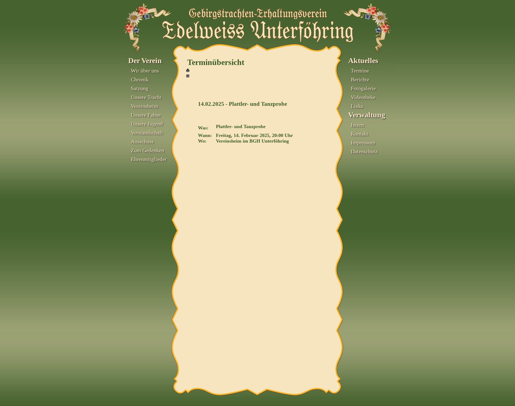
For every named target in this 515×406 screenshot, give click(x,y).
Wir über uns (145, 71)
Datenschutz (364, 151)
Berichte (360, 79)
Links (357, 106)
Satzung (139, 88)
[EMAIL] (188, 76)
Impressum (363, 143)
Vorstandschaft (147, 133)
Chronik (140, 79)
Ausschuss (142, 141)
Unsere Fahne (146, 115)
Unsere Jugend (147, 124)
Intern (357, 125)
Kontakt (359, 134)
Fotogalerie (363, 88)
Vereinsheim (144, 106)
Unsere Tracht (146, 97)
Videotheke (363, 97)
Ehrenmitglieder (149, 159)
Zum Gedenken (147, 150)
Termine (360, 71)
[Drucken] (188, 71)
